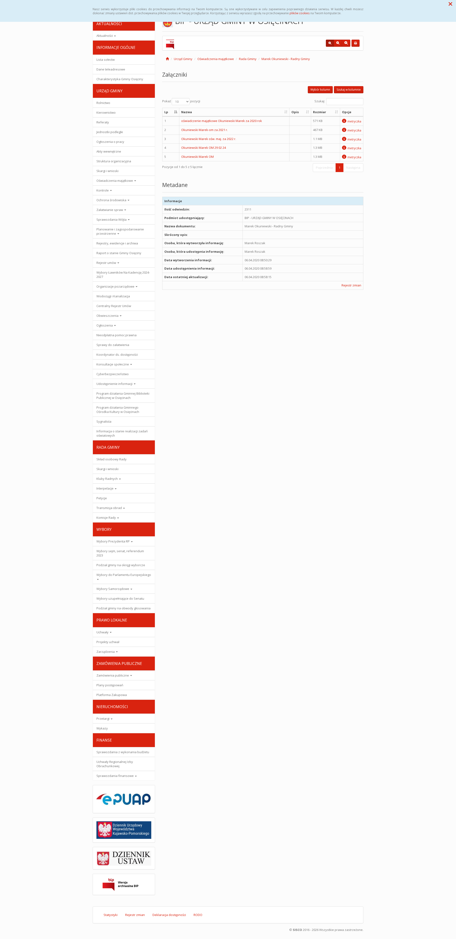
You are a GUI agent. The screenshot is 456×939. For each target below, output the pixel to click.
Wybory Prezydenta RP (113, 541)
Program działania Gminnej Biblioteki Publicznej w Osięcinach (122, 395)
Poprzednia (324, 167)
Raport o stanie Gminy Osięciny (118, 253)
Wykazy (102, 728)
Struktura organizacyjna (113, 161)
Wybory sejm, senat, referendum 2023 (120, 553)
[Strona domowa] (167, 59)
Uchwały (102, 632)
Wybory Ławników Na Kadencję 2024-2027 (123, 274)
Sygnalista (103, 421)
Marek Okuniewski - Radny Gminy (285, 59)
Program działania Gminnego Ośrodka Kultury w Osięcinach (117, 409)
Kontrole (102, 190)
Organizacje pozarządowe (115, 286)
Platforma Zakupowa (111, 695)
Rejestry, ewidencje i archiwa (117, 243)
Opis (295, 112)
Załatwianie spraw (110, 210)
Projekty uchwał (107, 642)
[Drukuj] (356, 43)
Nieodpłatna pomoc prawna (116, 335)
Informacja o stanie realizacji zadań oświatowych (122, 433)
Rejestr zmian (351, 285)
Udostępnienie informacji (114, 384)
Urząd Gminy (183, 59)
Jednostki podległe (109, 132)
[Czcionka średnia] (338, 43)
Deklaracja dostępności (169, 915)
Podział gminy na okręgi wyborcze (120, 565)
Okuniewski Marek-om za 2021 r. (204, 130)
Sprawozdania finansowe (115, 776)
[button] (450, 4)
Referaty (102, 122)
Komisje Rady (106, 517)
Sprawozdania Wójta (111, 219)
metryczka (354, 121)
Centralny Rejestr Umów (113, 306)
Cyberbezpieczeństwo (112, 374)
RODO (198, 915)
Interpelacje (105, 488)
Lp (166, 112)
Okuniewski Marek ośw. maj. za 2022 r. (208, 139)
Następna (353, 167)
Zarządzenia (105, 651)
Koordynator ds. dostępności (117, 354)
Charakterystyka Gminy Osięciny (119, 79)
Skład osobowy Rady (111, 459)
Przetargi (103, 718)
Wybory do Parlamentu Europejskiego (123, 575)
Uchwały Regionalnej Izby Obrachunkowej (114, 764)
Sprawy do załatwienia (112, 345)
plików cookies (300, 13)
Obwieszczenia (107, 315)
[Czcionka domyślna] (330, 43)
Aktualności (105, 35)
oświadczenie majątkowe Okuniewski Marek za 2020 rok (221, 121)
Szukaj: (319, 101)
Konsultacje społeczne (113, 364)
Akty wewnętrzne (108, 151)
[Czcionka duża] (346, 43)
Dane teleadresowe (110, 69)
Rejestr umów (106, 263)
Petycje (101, 498)
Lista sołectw (105, 59)
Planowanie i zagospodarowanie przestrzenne (120, 231)
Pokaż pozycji (181, 101)
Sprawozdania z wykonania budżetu (122, 752)
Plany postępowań (109, 685)
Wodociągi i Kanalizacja (113, 296)
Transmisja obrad (109, 508)
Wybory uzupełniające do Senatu (120, 598)
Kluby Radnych (107, 479)
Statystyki (111, 915)
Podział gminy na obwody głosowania (123, 608)
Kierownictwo (106, 112)
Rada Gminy (247, 59)
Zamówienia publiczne (113, 675)
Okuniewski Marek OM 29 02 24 (203, 147)
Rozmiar (319, 112)
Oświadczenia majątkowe (115, 180)
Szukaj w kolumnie (349, 90)
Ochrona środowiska (111, 200)
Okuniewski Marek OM (197, 156)
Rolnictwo (103, 103)
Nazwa (186, 112)
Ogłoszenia (105, 325)
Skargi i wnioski (107, 171)
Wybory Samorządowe (113, 589)
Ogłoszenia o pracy (110, 142)
